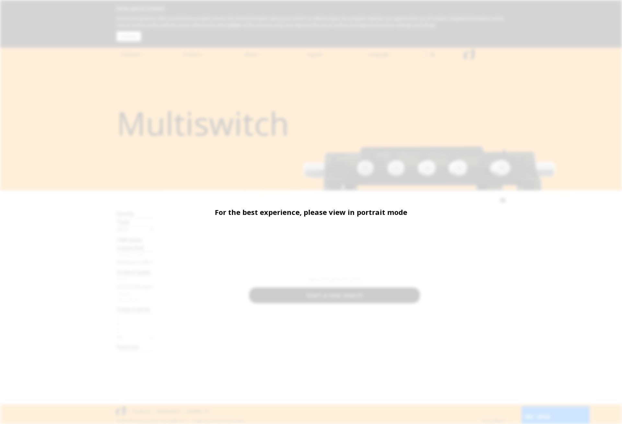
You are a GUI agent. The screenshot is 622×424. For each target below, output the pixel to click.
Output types (134, 272)
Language (379, 54)
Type (123, 221)
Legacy (124, 293)
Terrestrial (128, 300)
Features (128, 346)
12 (119, 337)
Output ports (133, 309)
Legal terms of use (208, 420)
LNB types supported (130, 243)
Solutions (131, 54)
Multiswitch (168, 411)
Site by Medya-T (493, 420)
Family (125, 213)
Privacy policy (235, 420)
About (252, 54)
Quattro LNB (130, 255)
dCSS (122, 229)
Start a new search (334, 295)
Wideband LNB (133, 262)
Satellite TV (197, 411)
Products (193, 54)
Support (314, 54)
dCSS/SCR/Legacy (135, 286)
